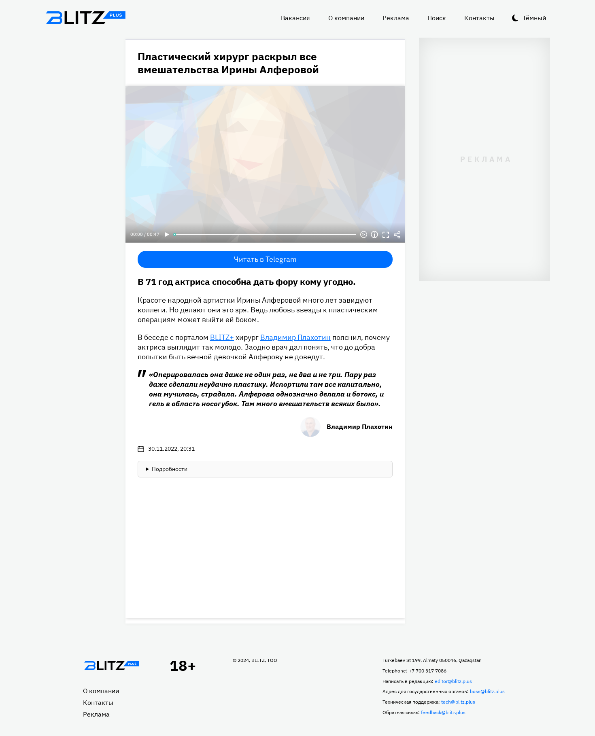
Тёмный (534, 18)
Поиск (436, 18)
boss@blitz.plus (487, 691)
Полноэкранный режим (385, 234)
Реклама (395, 18)
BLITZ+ (222, 337)
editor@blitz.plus (453, 681)
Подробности (169, 469)
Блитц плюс (85, 17)
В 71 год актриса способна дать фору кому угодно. (247, 281)
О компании (346, 18)
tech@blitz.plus (458, 702)
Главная (111, 665)
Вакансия (295, 18)
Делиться (397, 234)
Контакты (479, 18)
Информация (374, 234)
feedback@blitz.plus (443, 712)
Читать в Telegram (265, 259)
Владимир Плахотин (295, 337)
